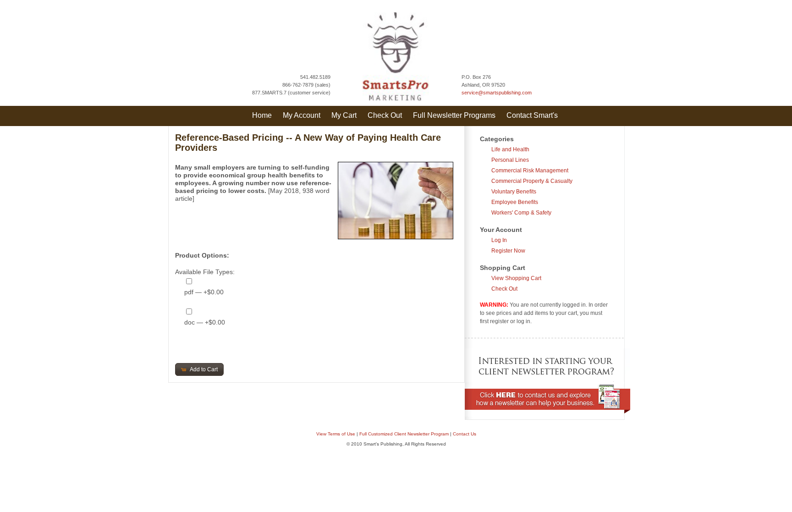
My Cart (344, 115)
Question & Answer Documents (411, 463)
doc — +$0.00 (204, 322)
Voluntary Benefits (513, 191)
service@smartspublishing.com (497, 92)
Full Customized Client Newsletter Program (404, 433)
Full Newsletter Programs (454, 115)
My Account (301, 115)
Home (262, 115)
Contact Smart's (532, 115)
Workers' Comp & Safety (521, 212)
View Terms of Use (335, 433)
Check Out (385, 115)
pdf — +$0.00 (204, 292)
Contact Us (464, 433)
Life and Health (510, 149)
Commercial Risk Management (529, 170)
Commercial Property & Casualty (531, 181)
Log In (499, 240)
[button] (199, 369)
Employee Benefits (514, 202)
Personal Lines (510, 160)
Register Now (508, 251)
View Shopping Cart (516, 278)
